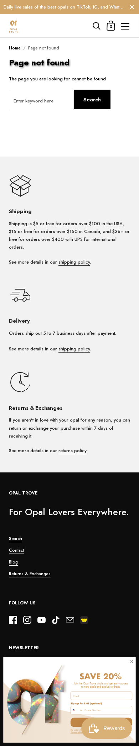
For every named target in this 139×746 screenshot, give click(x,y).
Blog (13, 562)
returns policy (72, 450)
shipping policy (74, 262)
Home (15, 48)
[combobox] (77, 710)
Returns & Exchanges (30, 574)
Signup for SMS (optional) (86, 703)
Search (92, 100)
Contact (16, 550)
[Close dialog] (131, 661)
